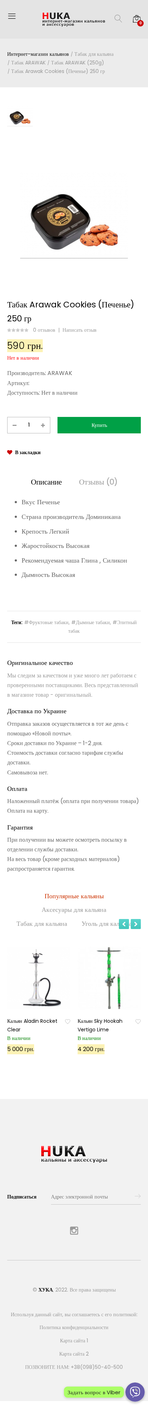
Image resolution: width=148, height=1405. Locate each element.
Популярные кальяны (74, 895)
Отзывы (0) (98, 482)
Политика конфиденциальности (74, 1327)
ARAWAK (59, 373)
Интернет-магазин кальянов (38, 54)
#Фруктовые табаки (46, 622)
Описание (46, 482)
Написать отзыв (80, 330)
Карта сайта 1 (74, 1340)
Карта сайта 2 (74, 1353)
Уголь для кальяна (107, 923)
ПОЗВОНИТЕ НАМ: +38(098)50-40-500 (74, 1367)
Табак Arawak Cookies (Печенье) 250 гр (58, 71)
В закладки (28, 452)
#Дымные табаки (90, 622)
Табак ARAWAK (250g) (77, 62)
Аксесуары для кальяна (74, 909)
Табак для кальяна (94, 54)
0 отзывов (44, 330)
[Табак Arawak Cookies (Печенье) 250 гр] (74, 215)
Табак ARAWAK (28, 62)
